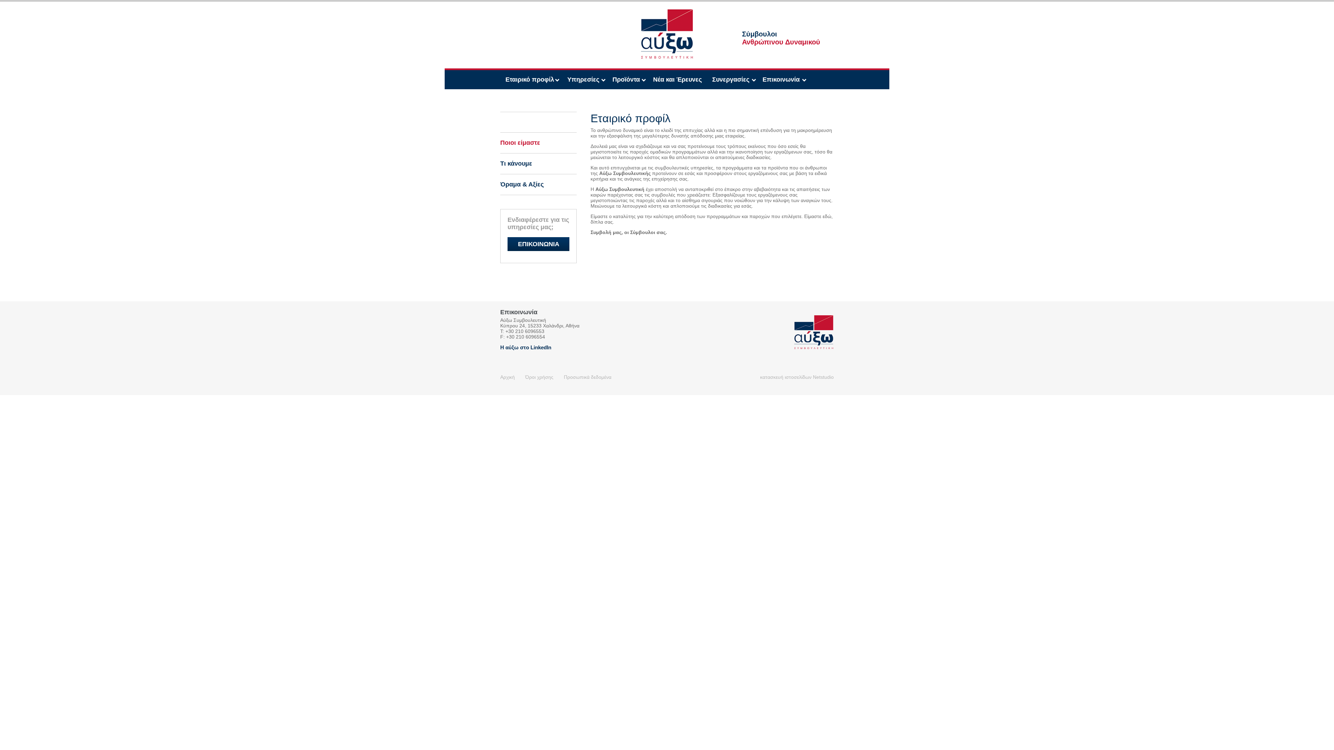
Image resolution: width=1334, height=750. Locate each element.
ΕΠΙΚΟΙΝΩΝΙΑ (538, 244)
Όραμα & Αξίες (522, 184)
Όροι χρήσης (539, 377)
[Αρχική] (667, 12)
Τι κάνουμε (516, 163)
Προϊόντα (626, 79)
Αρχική (507, 377)
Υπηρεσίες (583, 79)
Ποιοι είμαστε (520, 142)
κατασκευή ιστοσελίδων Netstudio (797, 377)
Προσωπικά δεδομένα (587, 377)
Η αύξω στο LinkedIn (525, 347)
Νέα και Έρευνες (677, 79)
